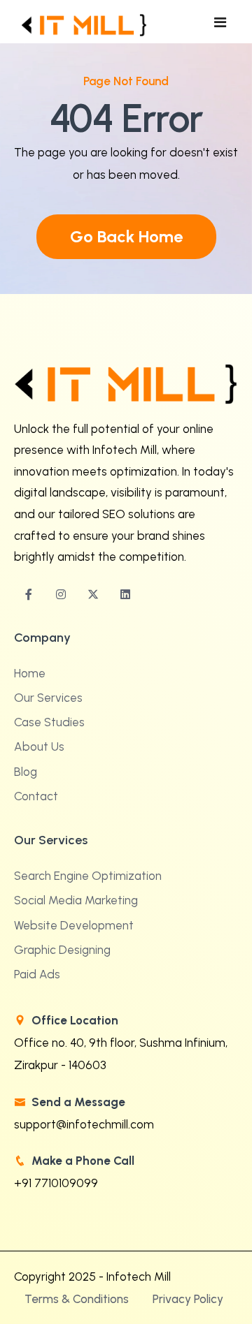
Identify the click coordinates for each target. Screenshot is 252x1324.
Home (30, 673)
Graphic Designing (62, 950)
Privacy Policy (188, 1299)
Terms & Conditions (76, 1299)
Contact (36, 796)
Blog (25, 772)
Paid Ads (37, 974)
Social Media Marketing (76, 900)
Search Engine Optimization (88, 876)
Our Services (48, 698)
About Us (39, 746)
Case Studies (49, 722)
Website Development (74, 925)
